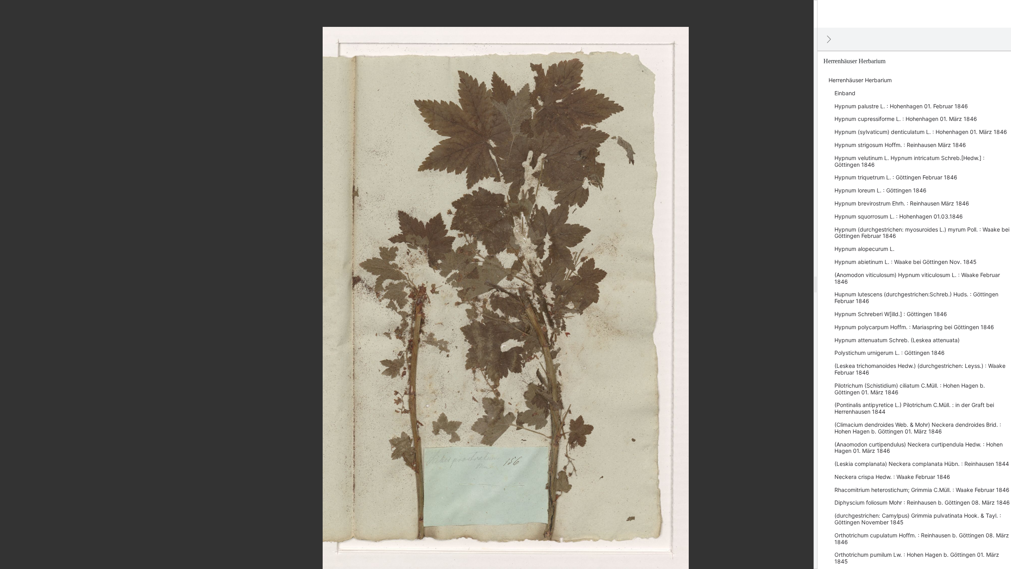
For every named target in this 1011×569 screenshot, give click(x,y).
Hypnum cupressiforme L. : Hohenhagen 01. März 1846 (905, 118)
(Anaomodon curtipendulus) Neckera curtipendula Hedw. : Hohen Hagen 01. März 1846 (918, 447)
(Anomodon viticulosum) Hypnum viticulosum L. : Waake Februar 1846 (917, 278)
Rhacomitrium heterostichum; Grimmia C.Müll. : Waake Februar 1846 (921, 489)
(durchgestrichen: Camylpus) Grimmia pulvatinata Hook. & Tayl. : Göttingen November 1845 (917, 519)
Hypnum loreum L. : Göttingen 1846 (880, 190)
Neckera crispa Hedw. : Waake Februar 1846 (892, 476)
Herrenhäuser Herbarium (860, 80)
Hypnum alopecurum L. (864, 248)
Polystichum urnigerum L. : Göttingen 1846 (889, 352)
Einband (844, 93)
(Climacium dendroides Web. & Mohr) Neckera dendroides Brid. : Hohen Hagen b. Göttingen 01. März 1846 (917, 428)
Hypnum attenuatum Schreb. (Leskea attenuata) (897, 340)
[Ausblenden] (828, 39)
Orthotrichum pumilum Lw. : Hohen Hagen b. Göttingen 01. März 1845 (916, 558)
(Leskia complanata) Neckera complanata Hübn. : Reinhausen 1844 (921, 463)
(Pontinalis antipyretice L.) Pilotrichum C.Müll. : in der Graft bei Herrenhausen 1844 (914, 408)
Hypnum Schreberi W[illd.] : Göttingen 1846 (890, 314)
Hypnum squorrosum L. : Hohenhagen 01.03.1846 (898, 216)
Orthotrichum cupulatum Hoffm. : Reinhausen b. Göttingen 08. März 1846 (921, 538)
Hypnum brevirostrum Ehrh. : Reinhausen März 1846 (901, 203)
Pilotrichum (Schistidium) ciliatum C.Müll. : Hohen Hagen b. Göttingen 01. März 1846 (909, 389)
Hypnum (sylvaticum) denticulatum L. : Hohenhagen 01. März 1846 (920, 131)
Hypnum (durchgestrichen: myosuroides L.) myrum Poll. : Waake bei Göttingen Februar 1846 (921, 232)
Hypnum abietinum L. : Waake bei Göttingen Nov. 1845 (905, 261)
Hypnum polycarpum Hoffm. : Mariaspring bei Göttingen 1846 (914, 327)
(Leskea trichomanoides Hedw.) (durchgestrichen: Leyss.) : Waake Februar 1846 (919, 369)
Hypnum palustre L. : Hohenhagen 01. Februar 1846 (901, 106)
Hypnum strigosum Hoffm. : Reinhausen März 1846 (900, 144)
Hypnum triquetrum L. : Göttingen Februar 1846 (895, 177)
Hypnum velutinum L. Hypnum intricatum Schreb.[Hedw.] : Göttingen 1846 (909, 161)
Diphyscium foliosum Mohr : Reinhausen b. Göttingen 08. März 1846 (922, 502)
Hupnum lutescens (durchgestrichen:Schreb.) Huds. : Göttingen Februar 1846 (916, 297)
